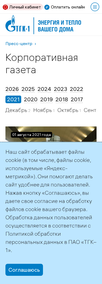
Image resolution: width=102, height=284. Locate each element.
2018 (61, 99)
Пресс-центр (18, 43)
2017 (77, 99)
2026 (12, 88)
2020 (31, 99)
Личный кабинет (25, 7)
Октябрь (68, 109)
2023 (60, 88)
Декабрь (16, 109)
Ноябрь (43, 109)
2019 (46, 99)
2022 (76, 88)
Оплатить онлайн (68, 7)
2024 (44, 88)
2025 (28, 88)
